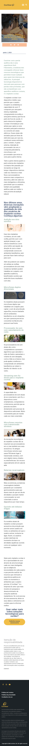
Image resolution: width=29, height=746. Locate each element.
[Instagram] (6, 684)
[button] (23, 5)
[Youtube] (9, 684)
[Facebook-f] (3, 684)
